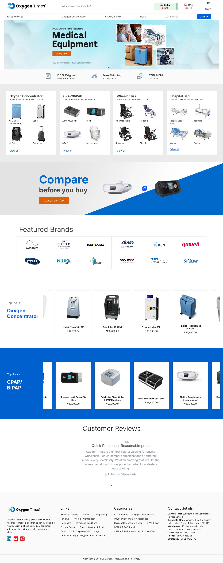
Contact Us (66, 531)
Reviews (65, 519)
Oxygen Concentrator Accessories (131, 519)
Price (76, 519)
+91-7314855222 (183, 535)
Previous (59, 459)
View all (14, 150)
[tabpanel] (111, 45)
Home (64, 515)
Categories (99, 515)
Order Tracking (68, 535)
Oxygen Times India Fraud (93, 535)
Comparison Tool (54, 200)
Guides (74, 515)
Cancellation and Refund (91, 527)
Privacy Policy (68, 527)
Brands (85, 515)
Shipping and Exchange (87, 531)
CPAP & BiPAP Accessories (127, 531)
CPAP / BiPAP (113, 16)
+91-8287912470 (187, 539)
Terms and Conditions (86, 523)
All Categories (121, 515)
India (166, 6)
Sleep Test (150, 531)
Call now (204, 16)
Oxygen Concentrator (74, 16)
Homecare (66, 523)
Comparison (171, 16)
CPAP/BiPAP (153, 523)
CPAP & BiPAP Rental (124, 527)
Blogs (143, 16)
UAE (189, 6)
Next (163, 459)
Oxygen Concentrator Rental (128, 523)
